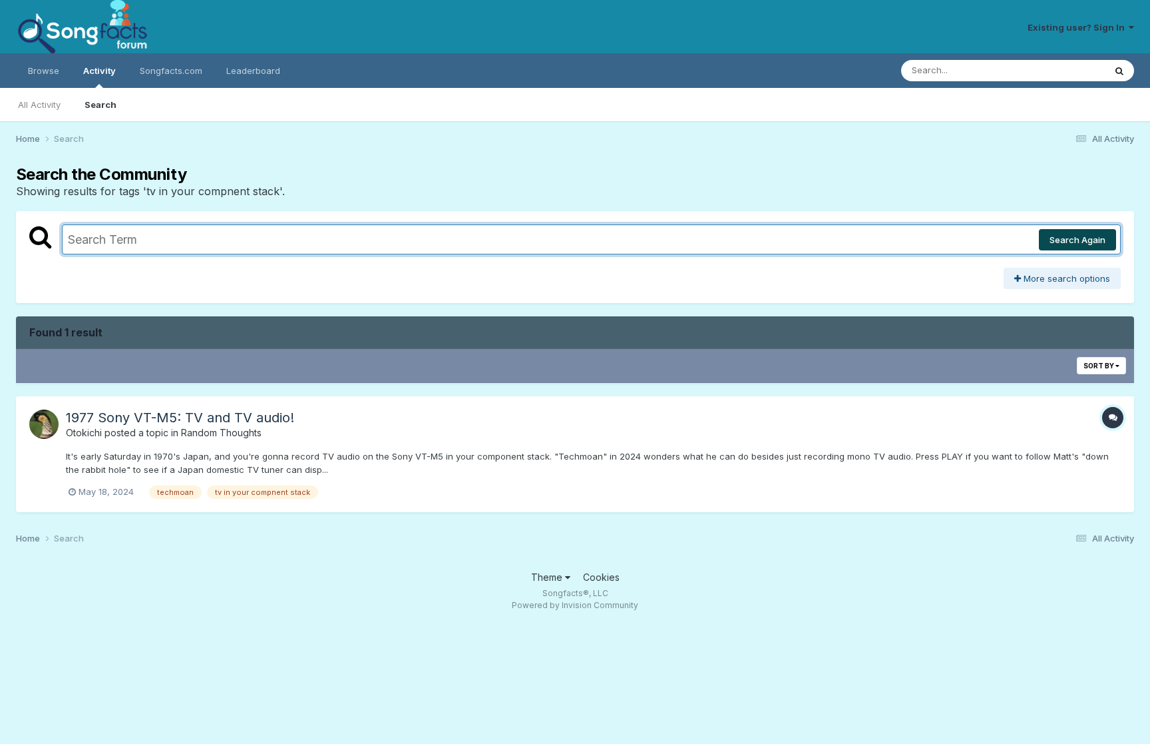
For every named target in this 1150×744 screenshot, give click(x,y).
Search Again (1077, 239)
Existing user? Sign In (1078, 27)
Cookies (601, 577)
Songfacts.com (171, 70)
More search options (1065, 278)
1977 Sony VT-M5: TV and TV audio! (180, 418)
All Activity (39, 104)
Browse (43, 70)
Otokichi (84, 432)
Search (100, 104)
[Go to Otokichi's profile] (44, 424)
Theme (548, 577)
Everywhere (1063, 70)
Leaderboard (253, 70)
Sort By (1099, 366)
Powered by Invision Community (575, 605)
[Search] (1119, 70)
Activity (99, 70)
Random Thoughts (221, 432)
